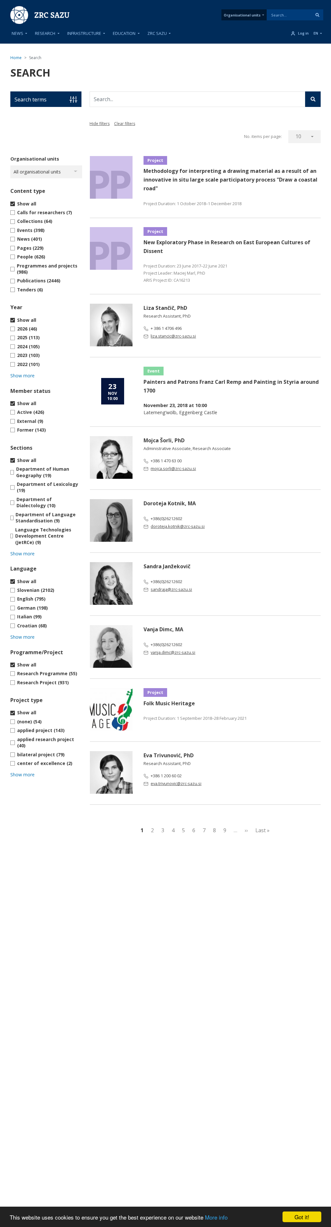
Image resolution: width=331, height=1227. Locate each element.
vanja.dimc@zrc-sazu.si (173, 652)
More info (216, 1217)
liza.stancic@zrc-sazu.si (173, 336)
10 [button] (298, 136)
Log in (303, 33)
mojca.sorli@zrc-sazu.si (173, 468)
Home (16, 57)
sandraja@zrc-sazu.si (171, 589)
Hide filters (100, 123)
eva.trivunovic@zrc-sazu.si (176, 783)
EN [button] (316, 33)
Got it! (301, 1217)
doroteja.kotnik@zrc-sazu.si (178, 526)
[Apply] (317, 14)
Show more (22, 375)
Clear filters (124, 123)
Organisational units (242, 15)
